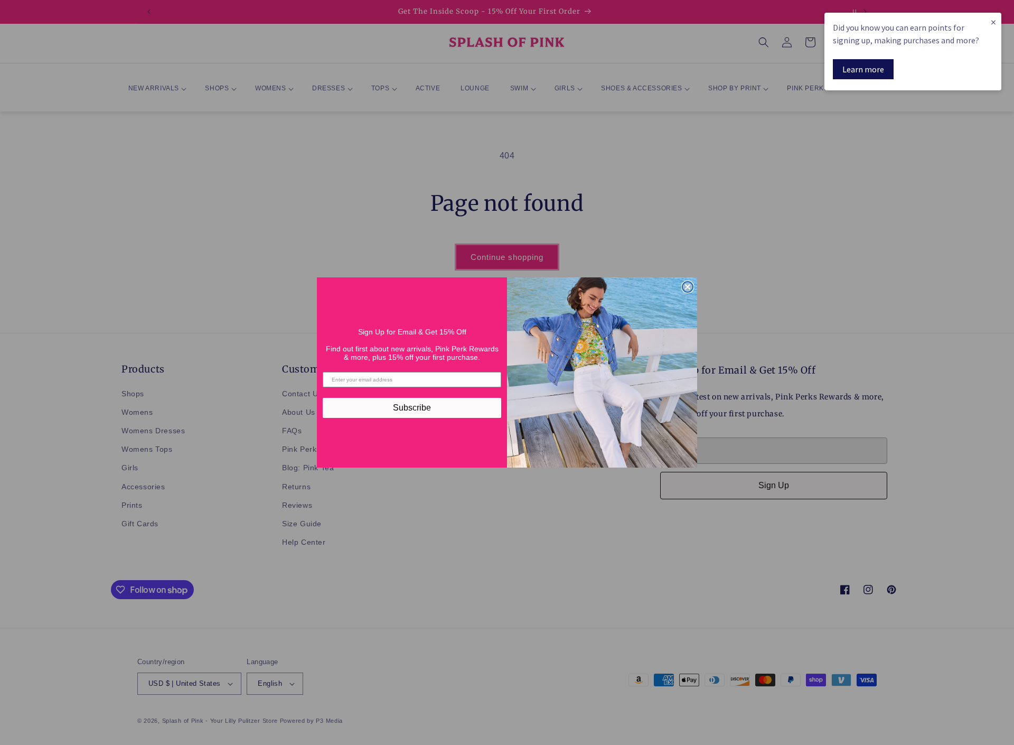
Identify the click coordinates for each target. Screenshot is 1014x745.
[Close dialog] (687, 287)
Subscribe (412, 407)
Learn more (863, 69)
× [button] (993, 22)
